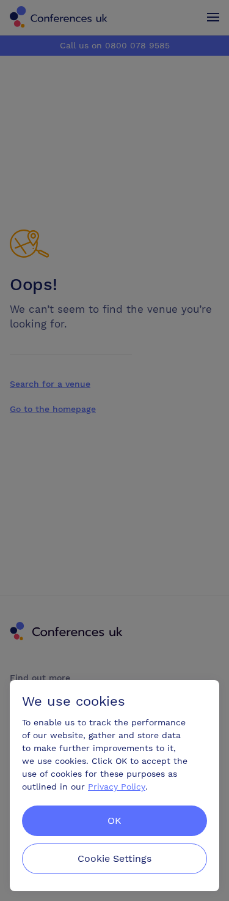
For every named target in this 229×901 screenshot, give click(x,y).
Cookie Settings (114, 858)
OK (114, 820)
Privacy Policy (116, 786)
